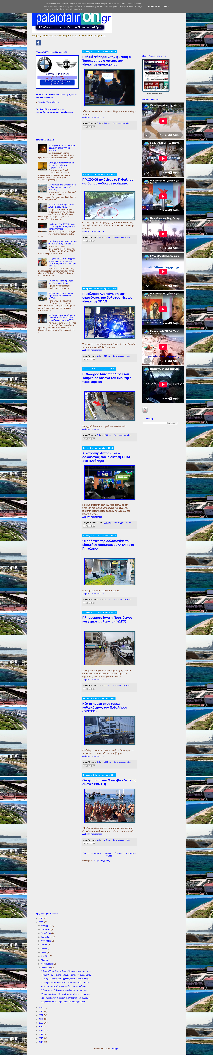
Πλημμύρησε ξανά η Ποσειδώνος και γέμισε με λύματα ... (65, 994)
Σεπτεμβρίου (47, 937)
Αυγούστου (46, 941)
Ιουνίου (44, 949)
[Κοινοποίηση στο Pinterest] (94, 126)
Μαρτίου (45, 960)
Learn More (154, 6)
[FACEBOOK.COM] (38, 45)
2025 (41, 922)
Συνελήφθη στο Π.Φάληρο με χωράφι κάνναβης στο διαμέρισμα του (61, 165)
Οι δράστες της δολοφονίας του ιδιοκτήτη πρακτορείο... (64, 990)
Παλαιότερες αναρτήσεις (125, 853)
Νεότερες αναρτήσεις (92, 853)
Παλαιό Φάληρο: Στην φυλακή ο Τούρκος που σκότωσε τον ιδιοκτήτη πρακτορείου (106, 60)
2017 (41, 1034)
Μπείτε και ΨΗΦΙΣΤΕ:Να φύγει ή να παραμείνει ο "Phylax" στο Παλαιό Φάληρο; (61, 226)
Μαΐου (44, 952)
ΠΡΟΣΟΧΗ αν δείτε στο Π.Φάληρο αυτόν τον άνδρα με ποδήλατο (107, 181)
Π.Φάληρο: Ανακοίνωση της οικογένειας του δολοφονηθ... (65, 979)
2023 (41, 1011)
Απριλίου (45, 956)
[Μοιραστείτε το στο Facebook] (91, 126)
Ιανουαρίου (46, 968)
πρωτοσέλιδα (152, 93)
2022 (41, 1015)
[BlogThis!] (87, 126)
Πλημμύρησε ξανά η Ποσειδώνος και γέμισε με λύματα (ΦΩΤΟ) (107, 619)
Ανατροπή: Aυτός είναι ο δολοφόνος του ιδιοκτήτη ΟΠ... (65, 986)
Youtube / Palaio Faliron (48, 102)
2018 (41, 1030)
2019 (41, 1027)
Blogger (115, 1049)
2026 (41, 918)
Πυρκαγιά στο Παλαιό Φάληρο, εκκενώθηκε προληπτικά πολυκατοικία (61, 148)
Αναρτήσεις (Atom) (102, 861)
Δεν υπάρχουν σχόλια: (121, 123)
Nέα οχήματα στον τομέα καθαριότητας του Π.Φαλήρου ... (65, 998)
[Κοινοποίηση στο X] (89, 126)
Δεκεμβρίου (46, 925)
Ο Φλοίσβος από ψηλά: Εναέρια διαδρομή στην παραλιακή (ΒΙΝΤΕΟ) (62, 187)
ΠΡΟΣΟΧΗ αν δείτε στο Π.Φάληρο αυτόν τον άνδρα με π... (66, 975)
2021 (41, 1019)
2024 (41, 1007)
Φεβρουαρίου (47, 964)
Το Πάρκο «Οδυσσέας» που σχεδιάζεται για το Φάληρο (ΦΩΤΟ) (60, 295)
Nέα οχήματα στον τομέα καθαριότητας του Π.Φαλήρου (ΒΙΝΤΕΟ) (104, 707)
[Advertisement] (109, 152)
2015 (41, 1038)
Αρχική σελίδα (108, 854)
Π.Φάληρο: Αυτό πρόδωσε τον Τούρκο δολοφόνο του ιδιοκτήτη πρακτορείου (106, 378)
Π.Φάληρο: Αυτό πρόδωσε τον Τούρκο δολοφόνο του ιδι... (66, 983)
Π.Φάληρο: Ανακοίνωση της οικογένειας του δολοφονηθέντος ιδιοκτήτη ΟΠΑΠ (107, 297)
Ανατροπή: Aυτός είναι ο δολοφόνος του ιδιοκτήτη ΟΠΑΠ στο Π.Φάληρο (106, 457)
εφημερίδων (162, 93)
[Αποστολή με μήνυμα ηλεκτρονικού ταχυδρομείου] (84, 126)
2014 (41, 1042)
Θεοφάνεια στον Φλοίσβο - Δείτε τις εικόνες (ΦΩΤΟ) (63, 1002)
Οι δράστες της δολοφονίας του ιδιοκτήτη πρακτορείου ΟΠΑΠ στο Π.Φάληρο (108, 544)
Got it (166, 6)
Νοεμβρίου (46, 929)
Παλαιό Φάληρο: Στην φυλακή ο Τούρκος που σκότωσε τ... (66, 971)
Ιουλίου (44, 945)
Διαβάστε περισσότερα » (93, 117)
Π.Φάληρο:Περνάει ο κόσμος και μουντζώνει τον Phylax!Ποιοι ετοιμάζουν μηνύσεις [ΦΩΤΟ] (62, 317)
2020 (41, 1023)
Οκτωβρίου (46, 933)
